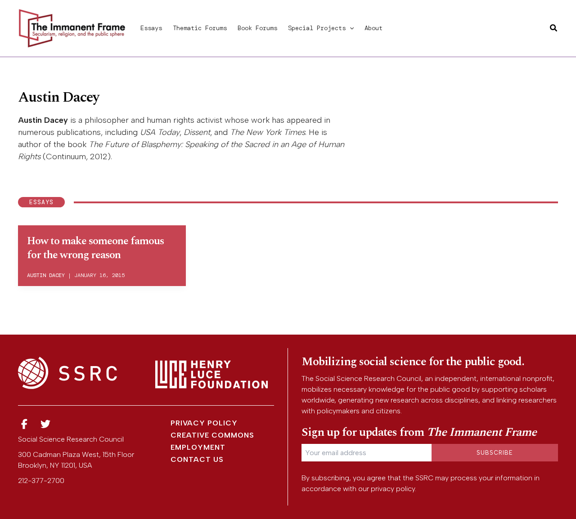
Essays (151, 28)
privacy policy (393, 488)
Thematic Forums (200, 28)
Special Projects (317, 28)
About (373, 28)
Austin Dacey (46, 275)
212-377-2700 (41, 480)
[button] (350, 28)
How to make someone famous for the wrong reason (95, 248)
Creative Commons (212, 435)
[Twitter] (46, 424)
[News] (24, 424)
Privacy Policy (204, 423)
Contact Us (197, 459)
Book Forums (257, 28)
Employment (198, 447)
